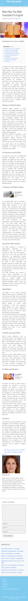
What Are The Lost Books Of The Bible (12, 565)
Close (11, 46)
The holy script (14, 1)
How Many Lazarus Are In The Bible (14, 450)
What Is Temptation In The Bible (10, 553)
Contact (4, 581)
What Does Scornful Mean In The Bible (12, 570)
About (4, 579)
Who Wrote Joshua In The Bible (10, 548)
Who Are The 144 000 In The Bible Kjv (12, 558)
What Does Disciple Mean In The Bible (12, 551)
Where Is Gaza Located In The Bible (11, 572)
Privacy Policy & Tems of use (10, 589)
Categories (5, 584)
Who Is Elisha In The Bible (8, 567)
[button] (26, 4)
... (2, 494)
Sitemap (4, 586)
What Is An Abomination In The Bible (12, 556)
